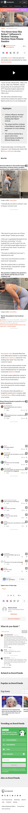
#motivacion (2, 324)
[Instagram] (5, 795)
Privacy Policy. (6, 771)
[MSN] (17, 795)
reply (10, 647)
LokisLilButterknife (8, 634)
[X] (10, 795)
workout (10, 58)
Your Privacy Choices (7, 799)
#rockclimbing (8, 324)
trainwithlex (13, 200)
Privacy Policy (20, 806)
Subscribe (14, 765)
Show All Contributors (14, 619)
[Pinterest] (7, 795)
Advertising (17, 799)
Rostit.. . (6, 649)
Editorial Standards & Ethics (8, 806)
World (3, 28)
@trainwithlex (3, 319)
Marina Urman (9, 45)
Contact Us (8, 802)
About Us (24, 799)
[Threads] (15, 795)
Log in (24, 2)
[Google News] (20, 795)
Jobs (3, 802)
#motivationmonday (21, 324)
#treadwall (14, 324)
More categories (8, 754)
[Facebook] (2, 795)
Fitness (4, 588)
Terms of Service (6, 808)
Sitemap (15, 802)
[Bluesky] (12, 795)
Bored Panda (7, 791)
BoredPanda (9, 2)
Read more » (14, 614)
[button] (23, 691)
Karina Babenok (10, 47)
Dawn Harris (7, 657)
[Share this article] (24, 52)
